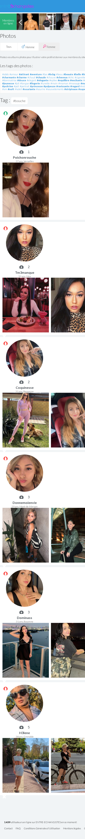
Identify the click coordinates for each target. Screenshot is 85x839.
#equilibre (63, 80)
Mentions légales (72, 828)
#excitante (76, 80)
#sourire (40, 89)
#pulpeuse (49, 86)
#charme (22, 77)
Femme (50, 47)
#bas (44, 74)
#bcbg (51, 74)
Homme (29, 47)
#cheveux (62, 77)
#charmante (9, 77)
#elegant (31, 80)
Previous (20, 21)
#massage (74, 83)
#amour (13, 74)
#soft (11, 89)
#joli (17, 83)
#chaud (31, 77)
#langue (24, 83)
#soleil (18, 89)
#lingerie (35, 83)
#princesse (36, 86)
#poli (16, 86)
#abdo (5, 74)
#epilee (53, 80)
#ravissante (63, 86)
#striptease (71, 89)
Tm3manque (24, 272)
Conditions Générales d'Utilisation (42, 828)
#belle (77, 74)
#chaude (41, 77)
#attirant (24, 74)
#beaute (68, 74)
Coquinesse (25, 387)
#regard (74, 86)
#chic (71, 77)
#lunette (45, 83)
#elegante (42, 80)
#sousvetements (55, 89)
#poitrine (7, 86)
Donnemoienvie (25, 503)
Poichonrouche (24, 157)
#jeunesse (8, 83)
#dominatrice (9, 80)
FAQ (18, 828)
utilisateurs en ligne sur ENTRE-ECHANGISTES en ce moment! (40, 822)
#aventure (36, 74)
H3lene (24, 733)
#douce (21, 80)
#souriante (29, 89)
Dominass (24, 618)
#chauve (51, 77)
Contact (8, 828)
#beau (59, 74)
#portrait (24, 86)
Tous (9, 46)
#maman (63, 83)
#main (54, 83)
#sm (4, 89)
